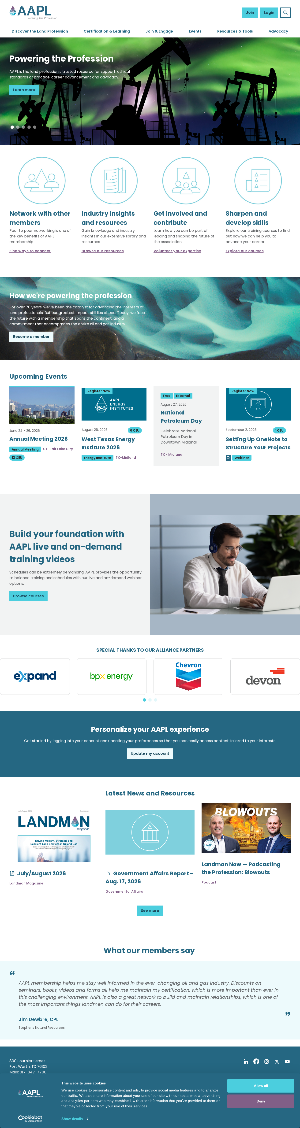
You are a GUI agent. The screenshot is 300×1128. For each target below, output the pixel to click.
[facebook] (256, 1061)
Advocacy (278, 31)
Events (195, 31)
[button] (12, 127)
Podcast (209, 882)
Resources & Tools (235, 31)
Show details (72, 1119)
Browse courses (28, 596)
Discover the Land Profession (40, 31)
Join (250, 12)
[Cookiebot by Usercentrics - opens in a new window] (30, 1118)
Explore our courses (245, 251)
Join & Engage (159, 31)
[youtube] (287, 1061)
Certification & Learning (107, 31)
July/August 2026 (41, 873)
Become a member (31, 336)
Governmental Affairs (124, 891)
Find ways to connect (30, 251)
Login (269, 12)
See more (150, 910)
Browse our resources (103, 251)
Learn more (24, 89)
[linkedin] (245, 1061)
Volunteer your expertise (177, 251)
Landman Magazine (26, 883)
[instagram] (266, 1061)
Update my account (150, 753)
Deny (261, 1101)
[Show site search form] (285, 12)
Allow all (261, 1086)
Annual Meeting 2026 (38, 439)
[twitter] (276, 1061)
